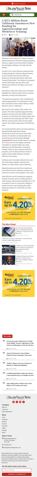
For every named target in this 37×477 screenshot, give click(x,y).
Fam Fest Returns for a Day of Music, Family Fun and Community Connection (19, 354)
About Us (4, 407)
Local (3, 417)
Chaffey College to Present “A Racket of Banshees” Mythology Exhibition (19, 364)
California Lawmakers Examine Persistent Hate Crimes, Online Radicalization (17, 239)
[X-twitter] (17, 402)
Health (4, 428)
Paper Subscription (7, 411)
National (4, 421)
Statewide (4, 419)
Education (4, 426)
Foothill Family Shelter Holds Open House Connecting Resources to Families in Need (20, 374)
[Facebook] (13, 402)
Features (4, 424)
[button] (3, 14)
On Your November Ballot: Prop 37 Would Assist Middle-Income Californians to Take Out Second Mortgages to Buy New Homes (20, 343)
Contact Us (5, 409)
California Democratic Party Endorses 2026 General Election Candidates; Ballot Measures (25, 258)
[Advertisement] (18, 316)
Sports (3, 432)
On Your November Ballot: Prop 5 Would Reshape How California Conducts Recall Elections (24, 230)
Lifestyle (4, 430)
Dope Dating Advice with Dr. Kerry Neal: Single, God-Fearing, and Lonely (19, 384)
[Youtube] (20, 402)
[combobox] (21, 14)
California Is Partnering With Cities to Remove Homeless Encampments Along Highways (25, 248)
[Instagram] (23, 402)
